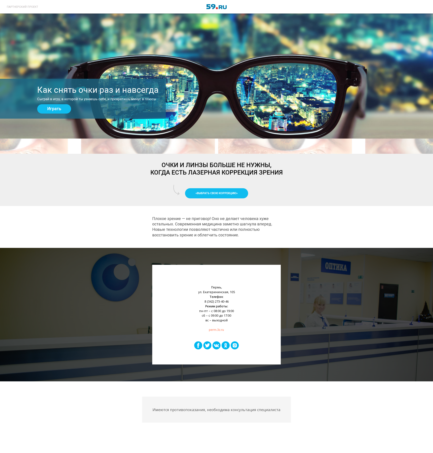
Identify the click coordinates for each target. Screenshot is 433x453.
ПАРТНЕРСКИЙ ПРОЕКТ (22, 6)
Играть (54, 108)
